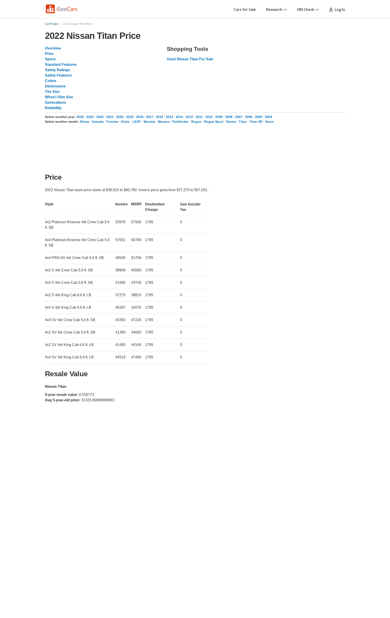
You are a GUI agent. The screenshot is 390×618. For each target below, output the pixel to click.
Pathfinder (180, 121)
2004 (268, 117)
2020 (119, 117)
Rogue (196, 121)
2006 (248, 117)
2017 (149, 117)
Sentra (231, 121)
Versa (269, 121)
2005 (258, 117)
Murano (164, 121)
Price (49, 54)
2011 (199, 117)
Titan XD (255, 121)
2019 (129, 117)
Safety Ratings (57, 70)
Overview (53, 48)
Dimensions (55, 86)
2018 (139, 117)
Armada (98, 121)
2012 (189, 117)
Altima (84, 121)
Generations (55, 102)
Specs (50, 59)
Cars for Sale (245, 9)
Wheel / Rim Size (59, 97)
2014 (169, 117)
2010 (209, 117)
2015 (159, 117)
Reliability (53, 108)
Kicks (125, 121)
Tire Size (52, 92)
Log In (339, 9)
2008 (228, 117)
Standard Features (61, 64)
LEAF (136, 121)
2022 (100, 117)
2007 (238, 117)
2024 (80, 117)
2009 (219, 117)
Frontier (112, 121)
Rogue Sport (213, 121)
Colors (50, 81)
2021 (110, 117)
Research (274, 9)
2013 (179, 117)
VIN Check (305, 9)
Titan (243, 121)
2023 (90, 117)
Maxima (149, 121)
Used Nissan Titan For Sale (190, 59)
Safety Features (58, 75)
